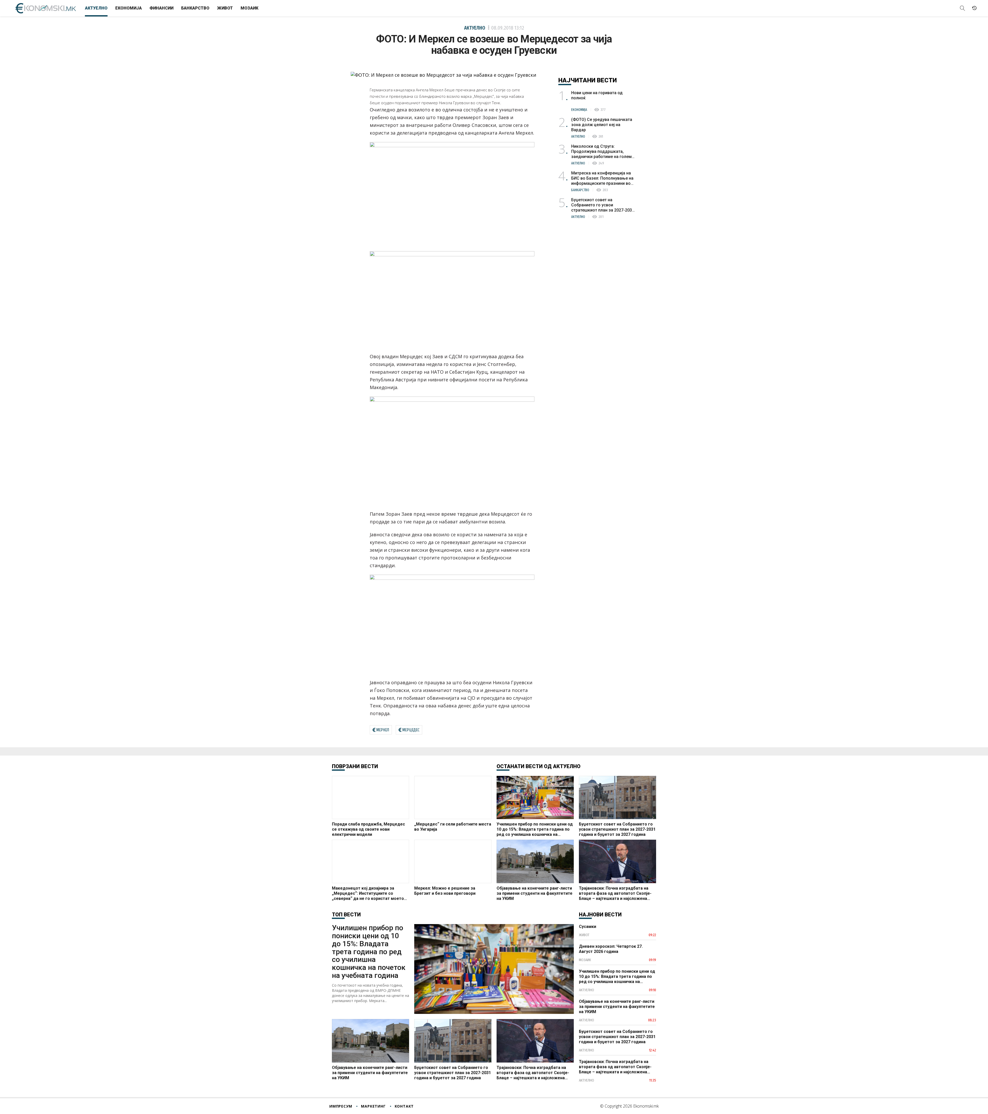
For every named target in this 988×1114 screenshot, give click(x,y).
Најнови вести (600, 914)
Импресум (340, 1106)
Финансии (161, 8)
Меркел (382, 729)
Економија (128, 8)
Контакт (404, 1106)
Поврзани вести (355, 766)
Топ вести (346, 914)
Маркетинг (373, 1106)
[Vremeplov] (974, 8)
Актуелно (96, 8)
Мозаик (249, 8)
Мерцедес (410, 729)
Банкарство (195, 8)
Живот (225, 8)
